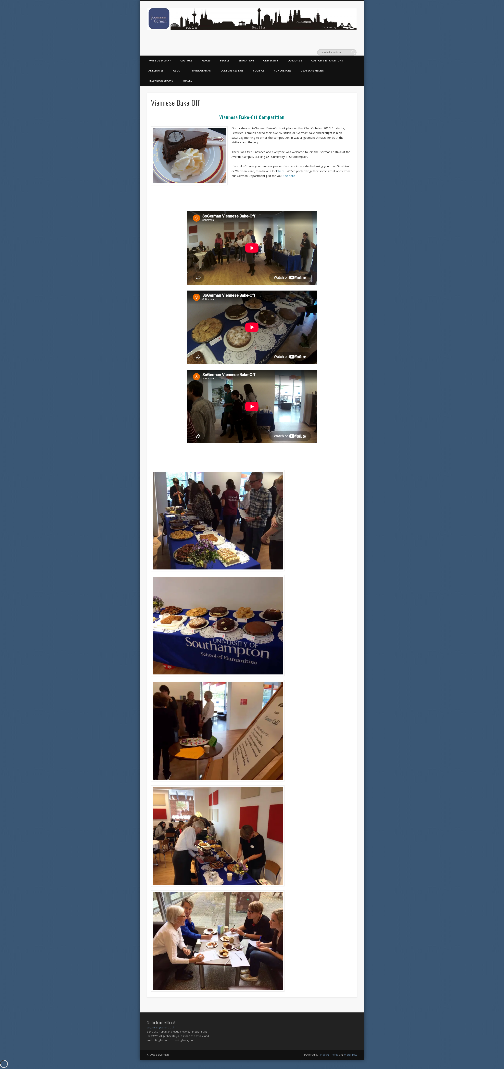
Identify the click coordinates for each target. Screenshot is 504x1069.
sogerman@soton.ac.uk (160, 1027)
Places (206, 60)
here (281, 171)
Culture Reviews (232, 70)
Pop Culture (282, 70)
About (177, 70)
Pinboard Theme (328, 1054)
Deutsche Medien (312, 70)
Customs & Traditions (327, 60)
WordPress (350, 1054)
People (224, 60)
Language (295, 60)
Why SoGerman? (159, 60)
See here (289, 176)
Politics (258, 70)
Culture (186, 60)
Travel (187, 80)
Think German (201, 70)
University (270, 60)
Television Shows (160, 80)
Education (246, 60)
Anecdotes (156, 70)
